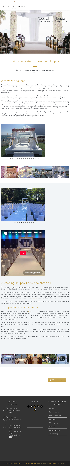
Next (42, 140)
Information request (58, 380)
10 (29, 158)
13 (35, 158)
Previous (4, 140)
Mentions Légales (42, 463)
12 (33, 158)
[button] (62, 4)
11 (31, 158)
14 (38, 158)
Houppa (34, 298)
